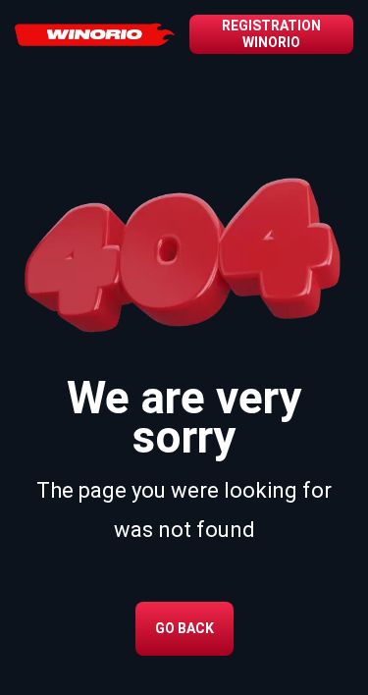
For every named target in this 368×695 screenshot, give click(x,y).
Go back (184, 628)
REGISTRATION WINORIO (271, 34)
